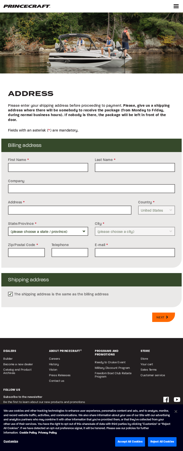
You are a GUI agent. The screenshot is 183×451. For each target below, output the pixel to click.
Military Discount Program (112, 368)
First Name (18, 160)
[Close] (176, 411)
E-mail (101, 245)
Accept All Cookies (130, 441)
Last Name (105, 160)
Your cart (147, 364)
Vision (53, 369)
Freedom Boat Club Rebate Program (113, 375)
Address (16, 202)
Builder (7, 358)
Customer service (153, 375)
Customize (11, 441)
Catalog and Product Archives (17, 371)
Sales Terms (149, 369)
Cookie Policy (28, 432)
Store (144, 358)
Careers (54, 358)
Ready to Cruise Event (110, 362)
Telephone (60, 245)
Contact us (56, 380)
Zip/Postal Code (23, 245)
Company (16, 181)
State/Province (22, 223)
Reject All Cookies (162, 441)
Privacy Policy (47, 432)
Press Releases (60, 375)
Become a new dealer (18, 364)
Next (160, 317)
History (54, 364)
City (100, 223)
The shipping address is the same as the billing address (61, 294)
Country (146, 202)
